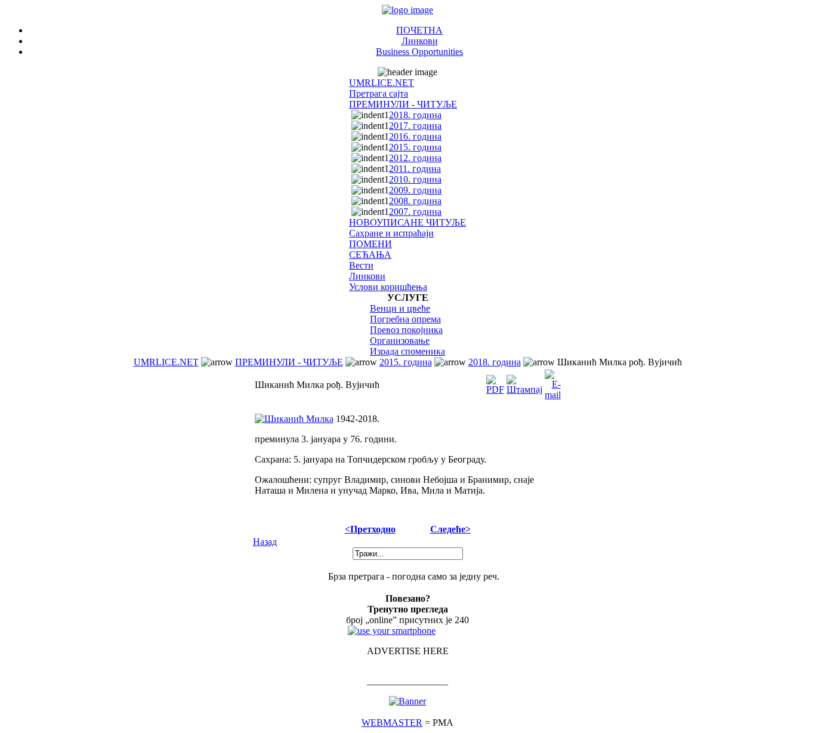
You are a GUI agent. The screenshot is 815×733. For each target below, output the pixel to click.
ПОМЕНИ (370, 244)
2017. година (415, 126)
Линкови (420, 41)
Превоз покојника (406, 330)
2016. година (415, 136)
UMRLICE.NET (381, 83)
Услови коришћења (388, 287)
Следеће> (450, 529)
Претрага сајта (378, 93)
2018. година (415, 115)
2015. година (415, 147)
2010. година (415, 179)
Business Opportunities (419, 52)
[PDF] (495, 382)
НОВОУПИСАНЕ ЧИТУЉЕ (407, 222)
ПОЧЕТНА (419, 30)
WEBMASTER (392, 722)
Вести (361, 265)
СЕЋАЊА (370, 255)
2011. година (415, 169)
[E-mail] (553, 382)
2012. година (415, 158)
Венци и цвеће (400, 308)
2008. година (415, 201)
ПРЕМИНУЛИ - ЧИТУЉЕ (403, 104)
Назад (265, 542)
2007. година (415, 212)
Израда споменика (407, 351)
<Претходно (370, 529)
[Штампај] (524, 382)
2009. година (415, 190)
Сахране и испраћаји (391, 233)
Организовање (400, 340)
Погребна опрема (405, 319)
